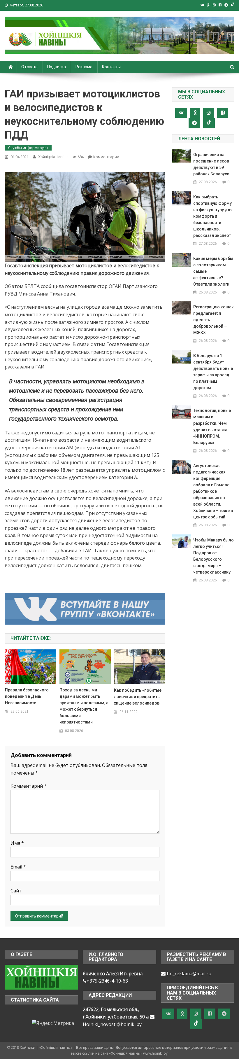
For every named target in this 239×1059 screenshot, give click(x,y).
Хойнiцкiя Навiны (53, 157)
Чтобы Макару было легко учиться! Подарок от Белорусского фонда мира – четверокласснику (213, 556)
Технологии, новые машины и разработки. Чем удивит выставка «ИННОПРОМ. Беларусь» (212, 426)
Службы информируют (28, 147)
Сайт (16, 890)
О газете (29, 66)
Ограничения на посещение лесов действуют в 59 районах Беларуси (211, 164)
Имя (17, 843)
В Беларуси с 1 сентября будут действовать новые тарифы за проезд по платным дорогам (213, 371)
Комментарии (106, 156)
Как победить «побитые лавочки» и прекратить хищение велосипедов (137, 696)
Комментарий (28, 786)
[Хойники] (41, 977)
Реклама (83, 66)
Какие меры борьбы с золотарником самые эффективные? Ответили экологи (213, 271)
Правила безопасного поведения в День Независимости (27, 696)
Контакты (111, 66)
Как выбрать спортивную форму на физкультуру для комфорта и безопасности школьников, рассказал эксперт (213, 216)
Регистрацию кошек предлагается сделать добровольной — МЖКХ (213, 320)
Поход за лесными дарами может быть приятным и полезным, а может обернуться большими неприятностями (83, 706)
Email (18, 867)
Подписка (56, 66)
